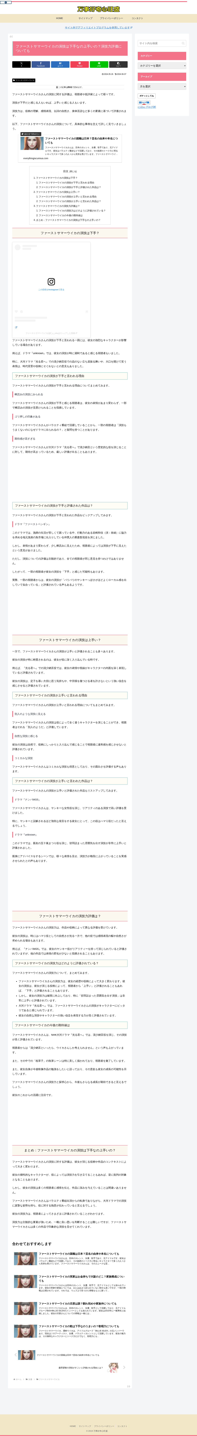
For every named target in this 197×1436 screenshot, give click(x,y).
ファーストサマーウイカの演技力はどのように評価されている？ (72, 210)
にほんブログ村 (147, 107)
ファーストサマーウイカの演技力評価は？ (58, 206)
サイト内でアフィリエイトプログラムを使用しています (97, 27)
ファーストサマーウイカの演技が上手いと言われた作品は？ (70, 201)
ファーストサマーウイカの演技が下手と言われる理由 (66, 182)
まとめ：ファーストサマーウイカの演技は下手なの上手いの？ (68, 220)
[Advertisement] (70, 478)
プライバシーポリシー (104, 1426)
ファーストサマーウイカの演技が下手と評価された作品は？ (70, 187)
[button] (118, 64)
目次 (65, 171)
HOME (73, 1426)
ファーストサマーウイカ (24, 80)
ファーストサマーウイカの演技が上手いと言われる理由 (67, 196)
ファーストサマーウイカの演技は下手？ (57, 177)
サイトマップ (85, 1426)
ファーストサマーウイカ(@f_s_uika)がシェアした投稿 (50, 333)
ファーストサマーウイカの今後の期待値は (61, 215)
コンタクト (122, 1426)
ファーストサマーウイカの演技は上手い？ (58, 192)
